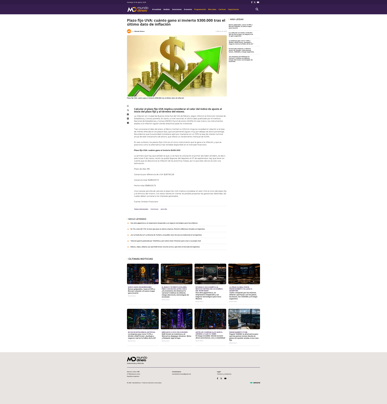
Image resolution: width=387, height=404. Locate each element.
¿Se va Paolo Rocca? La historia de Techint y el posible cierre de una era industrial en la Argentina (166, 235)
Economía (188, 9)
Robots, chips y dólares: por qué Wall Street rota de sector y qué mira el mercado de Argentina (165, 247)
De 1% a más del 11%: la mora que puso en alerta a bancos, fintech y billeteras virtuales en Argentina (168, 229)
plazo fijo (164, 209)
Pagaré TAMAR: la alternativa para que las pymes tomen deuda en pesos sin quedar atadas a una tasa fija (244, 337)
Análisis (166, 9)
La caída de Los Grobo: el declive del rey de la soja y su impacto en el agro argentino (241, 34)
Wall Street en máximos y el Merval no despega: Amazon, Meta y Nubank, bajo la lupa (176, 336)
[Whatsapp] (129, 106)
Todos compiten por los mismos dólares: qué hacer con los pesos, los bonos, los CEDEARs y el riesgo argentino (243, 295)
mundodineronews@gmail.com (181, 374)
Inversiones (177, 9)
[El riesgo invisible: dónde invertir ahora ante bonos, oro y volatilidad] (210, 319)
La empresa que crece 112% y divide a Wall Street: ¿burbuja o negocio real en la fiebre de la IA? (241, 42)
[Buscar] (257, 9)
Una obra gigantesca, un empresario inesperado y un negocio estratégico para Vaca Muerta (164, 223)
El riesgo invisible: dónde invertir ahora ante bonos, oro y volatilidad (210, 337)
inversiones (154, 209)
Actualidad (156, 9)
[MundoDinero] (138, 9)
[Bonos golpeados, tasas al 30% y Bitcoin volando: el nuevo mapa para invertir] (143, 274)
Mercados (212, 9)
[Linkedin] (129, 118)
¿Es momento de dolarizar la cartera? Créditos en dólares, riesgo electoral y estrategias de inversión (241, 59)
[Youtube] (258, 2)
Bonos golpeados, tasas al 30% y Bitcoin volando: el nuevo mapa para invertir (240, 26)
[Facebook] (252, 2)
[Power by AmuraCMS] (255, 383)
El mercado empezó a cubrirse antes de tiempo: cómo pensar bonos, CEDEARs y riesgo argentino (241, 50)
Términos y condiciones (224, 374)
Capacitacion (233, 9)
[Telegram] (129, 123)
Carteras (222, 9)
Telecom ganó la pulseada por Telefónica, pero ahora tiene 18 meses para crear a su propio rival (166, 241)
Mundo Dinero (139, 31)
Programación (200, 9)
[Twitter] (255, 2)
